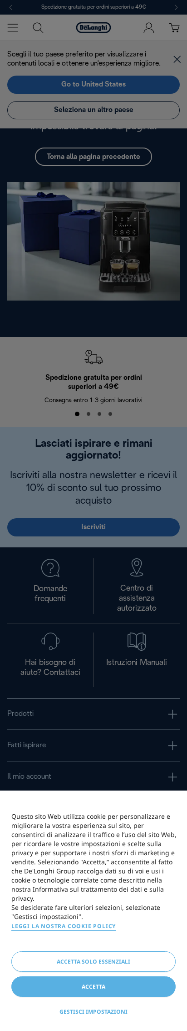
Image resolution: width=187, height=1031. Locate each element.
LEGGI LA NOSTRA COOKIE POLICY (63, 926)
